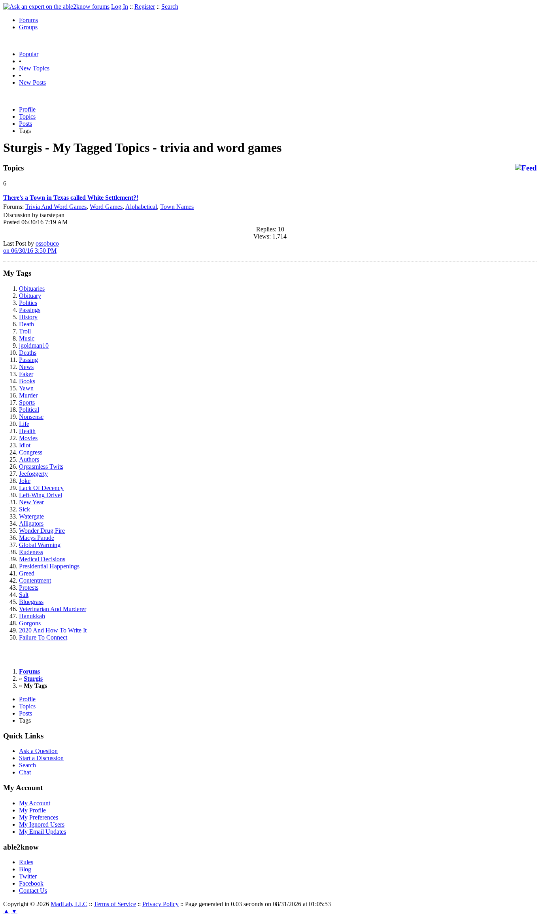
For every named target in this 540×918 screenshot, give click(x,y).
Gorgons (30, 623)
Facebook (31, 883)
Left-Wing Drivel (40, 495)
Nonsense (31, 416)
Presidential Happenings (49, 566)
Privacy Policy (160, 904)
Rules (26, 862)
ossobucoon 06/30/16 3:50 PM (31, 247)
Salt (23, 594)
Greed (26, 573)
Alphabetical (141, 206)
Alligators (31, 523)
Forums (28, 20)
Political (29, 409)
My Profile (32, 810)
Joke (24, 480)
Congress (30, 452)
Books (27, 381)
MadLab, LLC (69, 904)
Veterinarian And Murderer (52, 609)
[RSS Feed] (526, 168)
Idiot (24, 445)
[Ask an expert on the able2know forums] (56, 6)
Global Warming (39, 544)
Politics (28, 302)
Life (24, 423)
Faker (26, 374)
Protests (28, 587)
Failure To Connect (43, 637)
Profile (27, 109)
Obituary (30, 295)
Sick (24, 509)
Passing (28, 359)
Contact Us (33, 890)
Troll (25, 331)
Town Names (177, 206)
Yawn (26, 388)
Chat (25, 772)
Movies (28, 438)
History (28, 317)
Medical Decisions (42, 559)
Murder (28, 395)
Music (26, 338)
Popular (28, 54)
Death (26, 324)
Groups (28, 27)
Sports (27, 402)
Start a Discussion (41, 758)
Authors (29, 459)
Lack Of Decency (41, 488)
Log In (119, 6)
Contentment (35, 580)
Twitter (28, 876)
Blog (25, 869)
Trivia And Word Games (56, 206)
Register (144, 6)
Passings (29, 310)
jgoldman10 (34, 345)
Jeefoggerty (33, 473)
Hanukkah (32, 616)
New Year (31, 502)
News (26, 366)
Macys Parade (36, 537)
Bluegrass (31, 601)
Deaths (27, 352)
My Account (34, 803)
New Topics (34, 68)
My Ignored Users (41, 824)
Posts (25, 123)
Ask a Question (38, 751)
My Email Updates (42, 831)
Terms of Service (115, 904)
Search (169, 6)
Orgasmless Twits (41, 466)
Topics (27, 116)
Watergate (31, 516)
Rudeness (31, 552)
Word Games (106, 206)
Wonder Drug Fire (42, 530)
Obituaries (32, 288)
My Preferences (38, 817)
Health (27, 431)
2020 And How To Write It (53, 630)
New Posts (32, 82)
